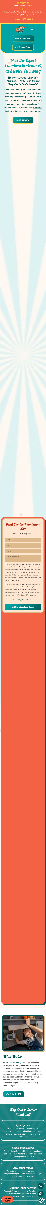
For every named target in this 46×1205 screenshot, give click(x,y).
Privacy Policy (17, 600)
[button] (32, 29)
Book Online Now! (23, 38)
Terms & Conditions (27, 600)
